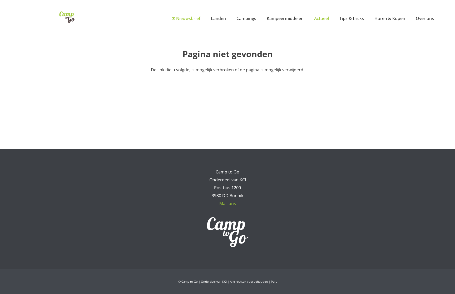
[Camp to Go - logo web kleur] (67, 17)
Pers (274, 281)
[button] (229, 18)
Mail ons (227, 203)
